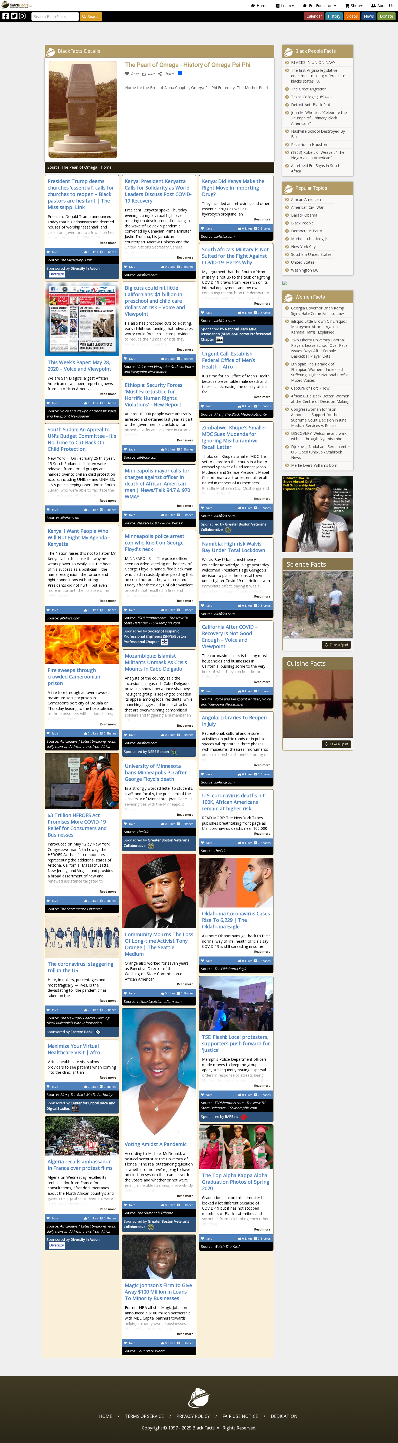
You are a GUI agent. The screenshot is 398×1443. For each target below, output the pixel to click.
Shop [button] (355, 5)
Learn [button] (286, 5)
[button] (27, 1437)
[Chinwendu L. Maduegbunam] (318, 514)
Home (262, 5)
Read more (108, 243)
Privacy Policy (193, 1416)
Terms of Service (144, 1416)
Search (94, 16)
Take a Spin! (339, 644)
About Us (385, 5)
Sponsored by (236, 334)
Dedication (284, 1416)
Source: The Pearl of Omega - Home (79, 167)
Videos (352, 16)
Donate (386, 16)
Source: (69, 259)
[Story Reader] (318, 283)
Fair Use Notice (240, 1416)
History (334, 16)
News (369, 16)
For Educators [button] (321, 5)
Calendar (314, 16)
